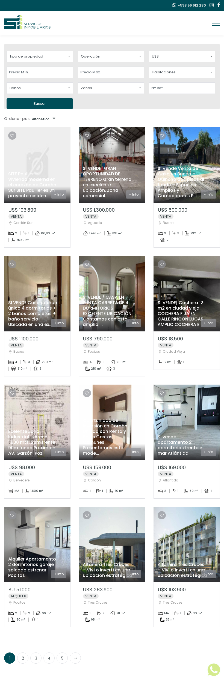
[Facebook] (217, 5)
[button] (40, 56)
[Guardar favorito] (12, 135)
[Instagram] (210, 5)
